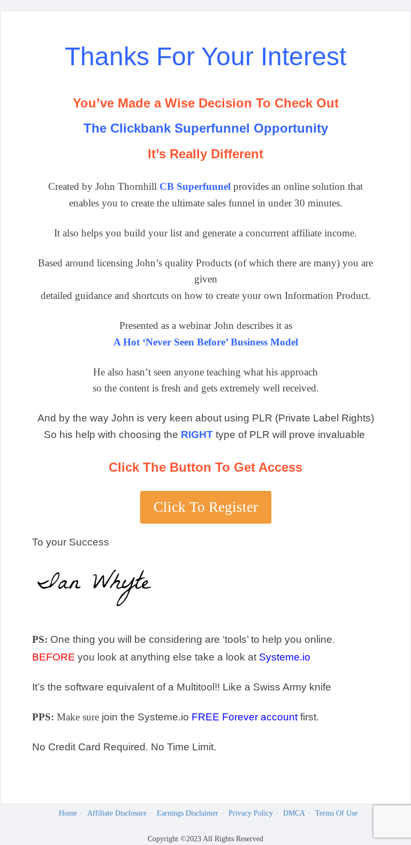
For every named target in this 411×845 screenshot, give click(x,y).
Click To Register (206, 507)
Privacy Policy (251, 813)
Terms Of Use (336, 813)
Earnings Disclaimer (187, 813)
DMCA (294, 813)
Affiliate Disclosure (117, 813)
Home (68, 813)
